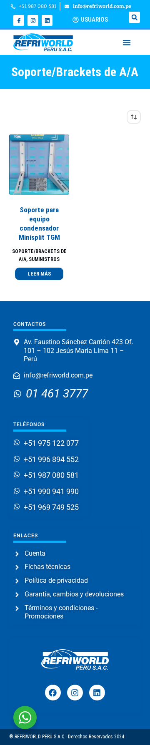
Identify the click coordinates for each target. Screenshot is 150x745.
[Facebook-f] (18, 20)
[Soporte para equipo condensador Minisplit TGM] (39, 164)
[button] (134, 17)
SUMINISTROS (44, 259)
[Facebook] (53, 692)
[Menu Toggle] (126, 42)
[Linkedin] (47, 20)
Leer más (39, 274)
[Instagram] (33, 20)
